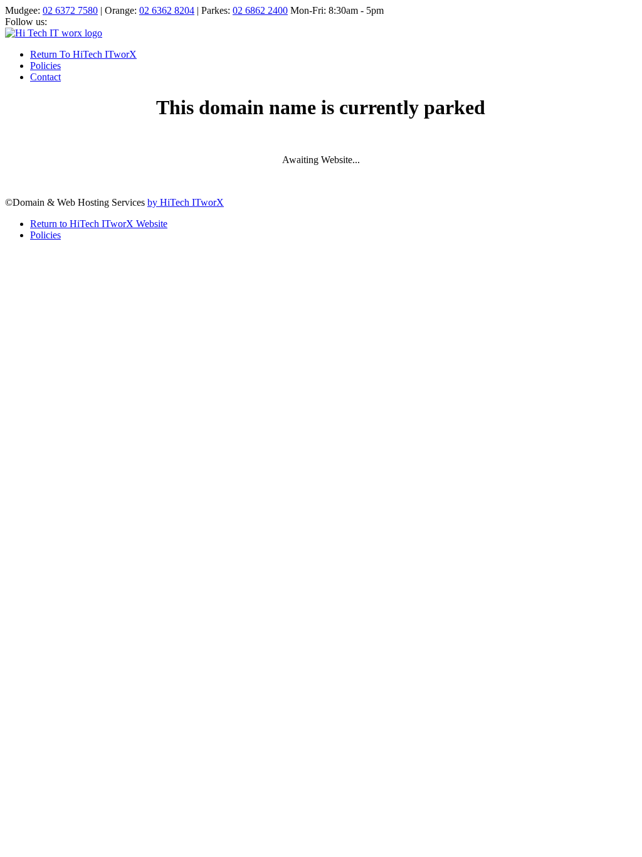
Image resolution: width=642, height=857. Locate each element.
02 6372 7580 (70, 10)
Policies (45, 65)
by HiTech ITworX (185, 202)
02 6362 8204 (166, 10)
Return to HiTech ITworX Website (98, 223)
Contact (45, 77)
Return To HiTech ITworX (83, 54)
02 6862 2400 (260, 10)
